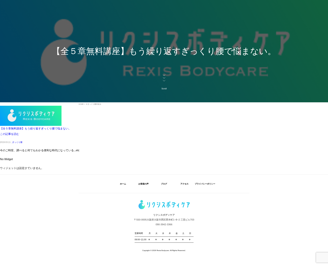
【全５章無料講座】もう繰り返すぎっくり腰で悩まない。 (35, 128)
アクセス (184, 184)
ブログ (164, 184)
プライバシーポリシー (205, 184)
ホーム (123, 184)
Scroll (164, 88)
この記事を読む (9, 133)
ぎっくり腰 (17, 142)
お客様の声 (143, 184)
